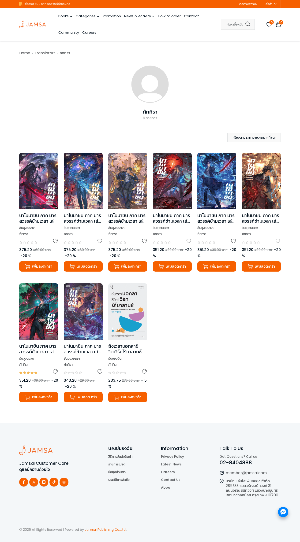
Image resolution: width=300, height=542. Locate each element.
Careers (89, 32)
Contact (191, 16)
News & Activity (137, 16)
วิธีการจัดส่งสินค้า (120, 456)
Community (68, 32)
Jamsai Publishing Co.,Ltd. (105, 529)
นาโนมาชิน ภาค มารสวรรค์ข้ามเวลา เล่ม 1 (82, 352)
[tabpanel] (150, 283)
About (166, 487)
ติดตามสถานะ (248, 4)
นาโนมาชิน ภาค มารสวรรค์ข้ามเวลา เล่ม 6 (37, 221)
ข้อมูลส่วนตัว (117, 472)
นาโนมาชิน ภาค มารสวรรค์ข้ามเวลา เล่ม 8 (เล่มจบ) (127, 221)
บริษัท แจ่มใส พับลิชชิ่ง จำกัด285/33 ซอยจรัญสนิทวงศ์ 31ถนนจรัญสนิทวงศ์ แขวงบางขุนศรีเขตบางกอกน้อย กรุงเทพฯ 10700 (252, 488)
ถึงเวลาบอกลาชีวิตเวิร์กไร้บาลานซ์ (125, 349)
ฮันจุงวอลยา (27, 227)
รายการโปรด (116, 464)
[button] (254, 137)
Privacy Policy (172, 456)
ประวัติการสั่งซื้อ (119, 479)
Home (24, 53)
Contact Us (170, 479)
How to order (169, 16)
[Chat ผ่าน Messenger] (283, 512)
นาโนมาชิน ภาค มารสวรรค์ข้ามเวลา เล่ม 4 (260, 221)
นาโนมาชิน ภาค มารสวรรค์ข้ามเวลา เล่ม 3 (216, 221)
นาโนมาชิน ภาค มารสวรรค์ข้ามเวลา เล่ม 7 (82, 221)
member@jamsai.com (246, 473)
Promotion (112, 16)
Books (63, 16)
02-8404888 (236, 462)
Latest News (171, 464)
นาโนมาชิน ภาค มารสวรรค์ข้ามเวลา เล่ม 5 (37, 352)
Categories (86, 16)
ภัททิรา (150, 111)
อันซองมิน (114, 358)
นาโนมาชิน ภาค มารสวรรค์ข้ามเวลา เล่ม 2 (171, 221)
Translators (45, 53)
